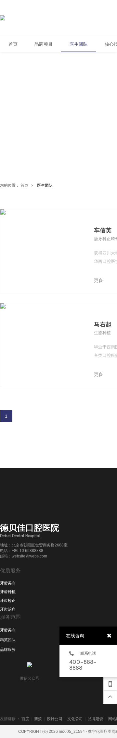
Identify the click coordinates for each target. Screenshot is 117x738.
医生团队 (45, 185)
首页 (24, 185)
